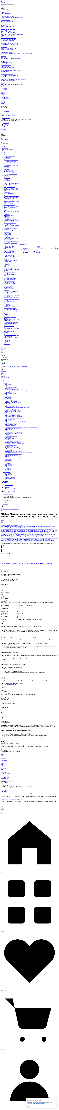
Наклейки (45, 542)
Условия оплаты (4, 776)
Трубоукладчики (8, 538)
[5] (29, 552)
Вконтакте (6, 123)
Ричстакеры (21, 535)
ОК (28, 1106)
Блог (2, 769)
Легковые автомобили (16, 529)
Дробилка (17, 527)
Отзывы (3, 763)
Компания (3, 758)
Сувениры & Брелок (41, 536)
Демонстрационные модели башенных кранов (31, 542)
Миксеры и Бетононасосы (24, 530)
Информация (4, 765)
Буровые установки (41, 526)
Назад (9, 384)
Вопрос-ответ (4, 780)
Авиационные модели (6, 526)
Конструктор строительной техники (42, 539)
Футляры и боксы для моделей (34, 538)
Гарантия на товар (5, 778)
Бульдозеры (33, 526)
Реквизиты (3, 772)
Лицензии (3, 764)
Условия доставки (5, 777)
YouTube (5, 125)
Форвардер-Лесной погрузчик (20, 538)
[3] (29, 549)
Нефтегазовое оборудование (26, 531)
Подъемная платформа (22, 534)
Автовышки (14, 526)
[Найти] (2, 7)
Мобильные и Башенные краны (39, 530)
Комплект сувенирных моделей (11, 540)
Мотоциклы (50, 542)
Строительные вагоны (30, 536)
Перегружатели (18, 533)
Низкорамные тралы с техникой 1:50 (42, 531)
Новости (3, 762)
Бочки (18, 542)
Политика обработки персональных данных (11, 799)
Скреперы (22, 536)
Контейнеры (8, 529)
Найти (2, 808)
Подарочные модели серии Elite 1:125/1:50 (38, 533)
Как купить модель (5, 773)
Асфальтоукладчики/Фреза (24, 526)
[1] (29, 546)
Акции (2, 756)
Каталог (8, 385)
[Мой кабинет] (1, 364)
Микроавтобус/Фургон (12, 530)
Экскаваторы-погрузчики (27, 539)
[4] (29, 550)
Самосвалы (26, 535)
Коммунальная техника (39, 527)
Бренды (2, 755)
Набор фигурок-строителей (12, 531)
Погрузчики (25, 533)
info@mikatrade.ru (6, 118)
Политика (3, 771)
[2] (29, 548)
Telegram (5, 124)
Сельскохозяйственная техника (12, 536)
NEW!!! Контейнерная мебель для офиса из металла (31, 540)
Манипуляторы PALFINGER (29, 529)
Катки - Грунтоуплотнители (27, 527)
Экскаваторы (17, 539)
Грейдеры (8, 527)
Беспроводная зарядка (11, 542)
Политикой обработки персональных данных (39, 1103)
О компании (9, 464)
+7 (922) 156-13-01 (5, 105)
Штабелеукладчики (9, 539)
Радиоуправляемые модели (11, 535)
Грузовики (12, 527)
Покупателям (9, 474)
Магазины (3, 768)
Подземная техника (12, 534)
